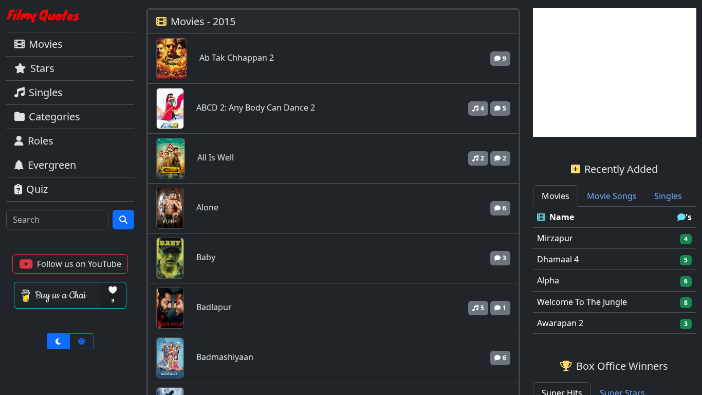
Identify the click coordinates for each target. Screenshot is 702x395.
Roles (40, 141)
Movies (46, 44)
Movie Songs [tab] (612, 196)
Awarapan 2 (560, 323)
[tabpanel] (614, 270)
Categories (54, 116)
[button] (70, 264)
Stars (42, 68)
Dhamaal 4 (558, 259)
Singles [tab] (668, 196)
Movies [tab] (555, 196)
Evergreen (52, 165)
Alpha (548, 280)
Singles (46, 92)
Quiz (37, 189)
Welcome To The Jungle (582, 302)
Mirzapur (555, 238)
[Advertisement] (614, 72)
